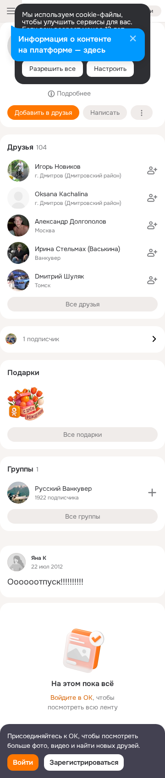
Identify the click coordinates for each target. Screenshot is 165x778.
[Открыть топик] (83, 582)
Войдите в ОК (71, 697)
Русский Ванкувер (63, 488)
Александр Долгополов (70, 221)
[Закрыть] (133, 39)
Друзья (20, 147)
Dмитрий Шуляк (59, 276)
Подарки (23, 372)
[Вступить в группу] (152, 492)
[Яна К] (16, 562)
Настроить (110, 68)
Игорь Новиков (58, 166)
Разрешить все (52, 68)
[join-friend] (152, 170)
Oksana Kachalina (61, 194)
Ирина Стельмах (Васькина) (77, 249)
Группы (20, 469)
